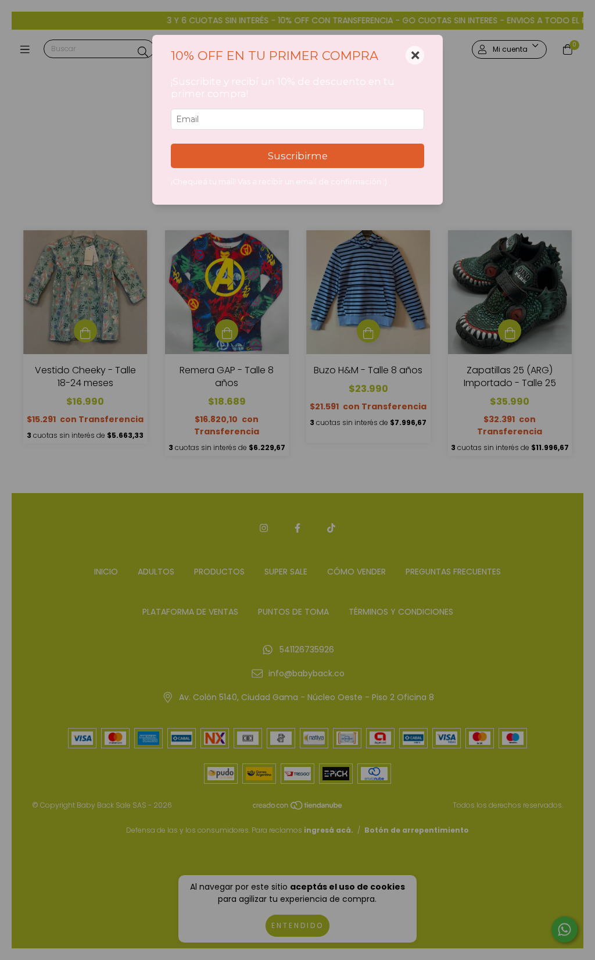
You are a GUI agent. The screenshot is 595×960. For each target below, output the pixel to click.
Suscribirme (298, 156)
